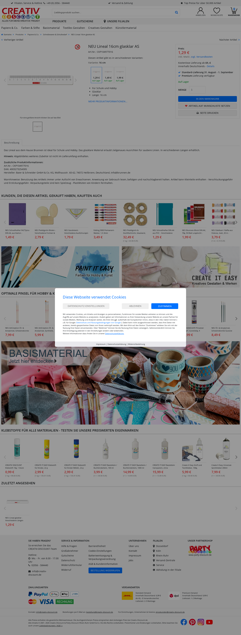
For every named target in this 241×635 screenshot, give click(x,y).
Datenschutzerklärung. (114, 333)
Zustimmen (165, 306)
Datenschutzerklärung (117, 344)
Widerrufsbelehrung (136, 344)
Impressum (101, 344)
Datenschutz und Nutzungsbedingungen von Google (98, 322)
